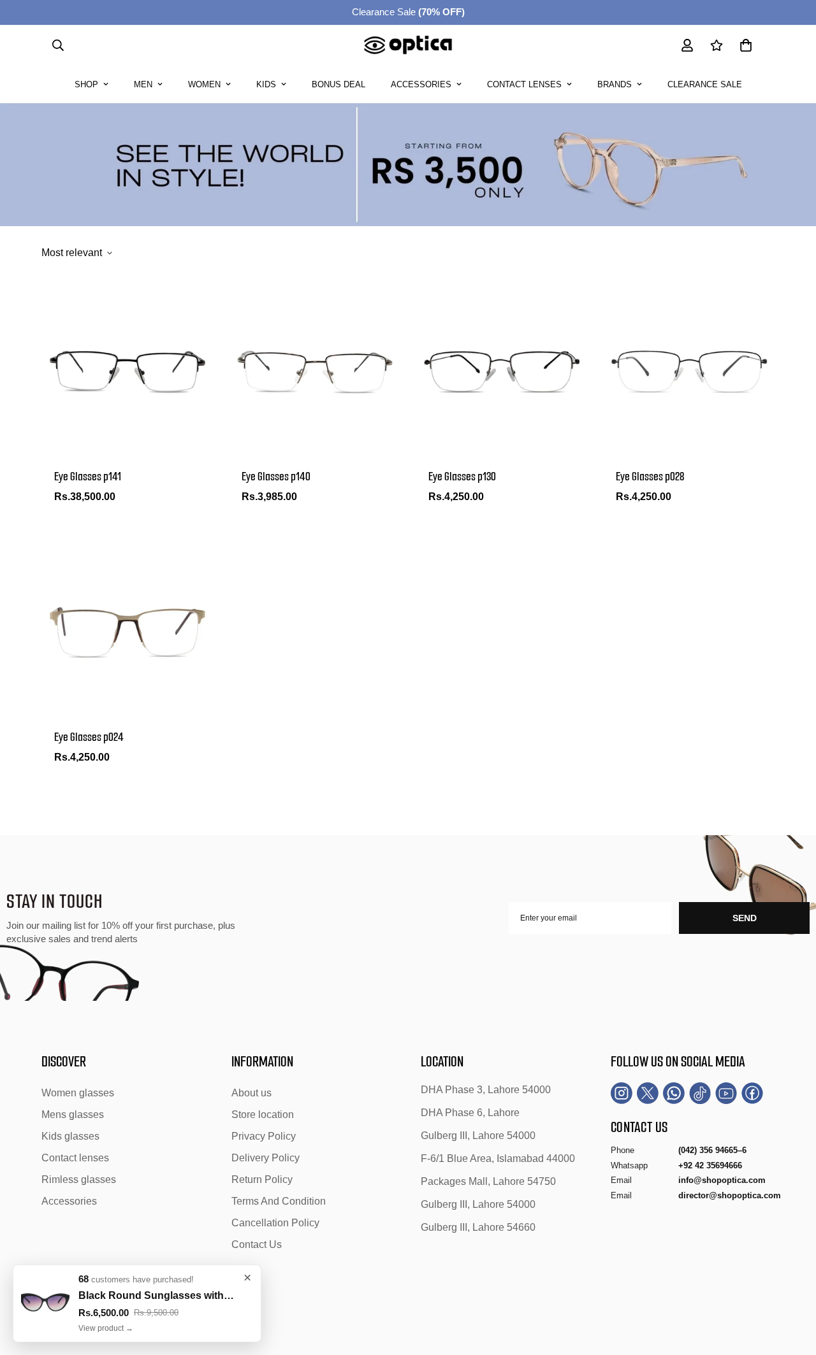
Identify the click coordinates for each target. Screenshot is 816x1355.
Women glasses (77, 1092)
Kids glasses (70, 1136)
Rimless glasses (78, 1179)
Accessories (421, 84)
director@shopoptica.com (729, 1195)
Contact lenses (524, 84)
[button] (746, 45)
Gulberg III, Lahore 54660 (478, 1227)
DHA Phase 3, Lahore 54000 (486, 1089)
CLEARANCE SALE (704, 84)
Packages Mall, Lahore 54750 (488, 1181)
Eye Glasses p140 (276, 476)
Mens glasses (72, 1114)
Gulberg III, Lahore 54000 (478, 1135)
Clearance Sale (408, 11)
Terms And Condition (278, 1201)
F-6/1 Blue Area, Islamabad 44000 (498, 1158)
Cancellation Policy (275, 1222)
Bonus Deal (338, 84)
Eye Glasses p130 (462, 476)
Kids (266, 84)
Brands (614, 84)
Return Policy (262, 1179)
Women (204, 84)
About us (251, 1092)
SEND (744, 918)
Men (143, 84)
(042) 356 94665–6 (712, 1150)
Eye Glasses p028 (650, 476)
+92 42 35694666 (710, 1165)
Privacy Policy (263, 1136)
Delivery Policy (265, 1157)
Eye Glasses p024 (89, 737)
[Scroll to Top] (791, 1285)
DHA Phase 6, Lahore (470, 1112)
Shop (86, 84)
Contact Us (256, 1244)
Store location (262, 1114)
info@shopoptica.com (722, 1180)
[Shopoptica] (408, 45)
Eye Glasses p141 (87, 476)
